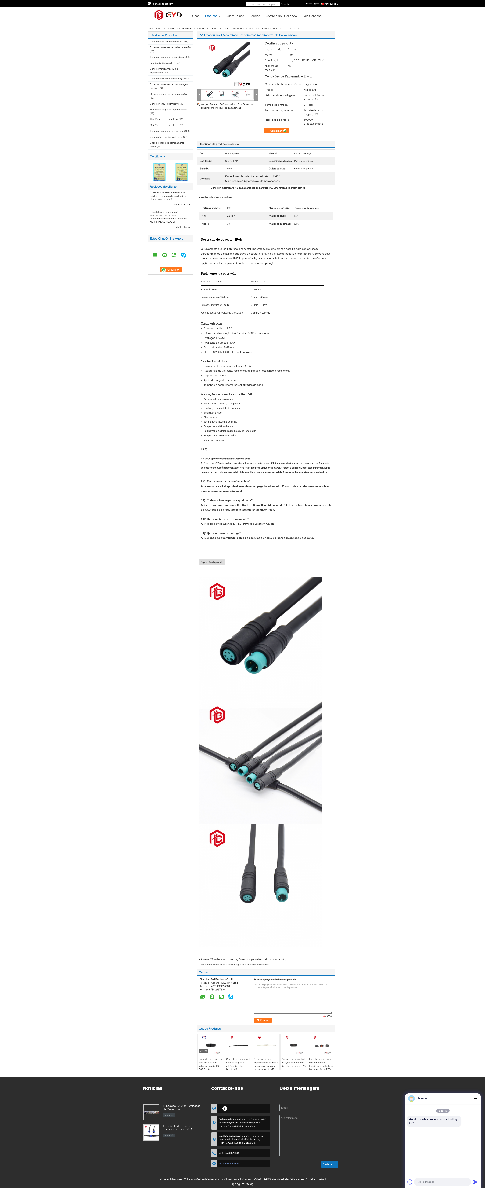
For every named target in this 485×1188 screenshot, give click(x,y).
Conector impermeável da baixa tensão (188, 28)
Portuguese (330, 3)
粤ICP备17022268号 (242, 1184)
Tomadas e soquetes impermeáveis (168, 109)
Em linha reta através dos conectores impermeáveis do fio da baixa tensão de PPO (321, 1064)
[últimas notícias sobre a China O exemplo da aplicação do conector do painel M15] (151, 1132)
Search (285, 4)
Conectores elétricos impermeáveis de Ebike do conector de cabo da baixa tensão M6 (266, 1064)
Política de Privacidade (170, 1178)
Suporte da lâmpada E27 (162, 62)
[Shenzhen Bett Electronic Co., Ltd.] (169, 14)
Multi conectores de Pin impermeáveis (169, 94)
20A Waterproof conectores (164, 125)
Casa (195, 15)
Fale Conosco (312, 15)
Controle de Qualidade (281, 15)
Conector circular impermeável (166, 41)
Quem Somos (235, 15)
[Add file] (410, 1182)
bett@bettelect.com (163, 3)
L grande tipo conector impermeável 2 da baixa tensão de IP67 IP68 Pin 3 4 (210, 1064)
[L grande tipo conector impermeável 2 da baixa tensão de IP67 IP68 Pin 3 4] (211, 1044)
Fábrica (255, 15)
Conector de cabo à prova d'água (167, 78)
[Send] (475, 1182)
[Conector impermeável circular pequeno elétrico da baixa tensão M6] (238, 1044)
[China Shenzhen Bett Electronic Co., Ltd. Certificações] (159, 171)
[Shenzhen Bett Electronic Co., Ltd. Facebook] (224, 1108)
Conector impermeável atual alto (167, 131)
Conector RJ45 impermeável (164, 103)
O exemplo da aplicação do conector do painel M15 (180, 1127)
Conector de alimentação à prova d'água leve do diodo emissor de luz (235, 964)
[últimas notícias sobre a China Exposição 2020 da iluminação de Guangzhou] (151, 1112)
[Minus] (475, 1098)
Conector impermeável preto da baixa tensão (262, 959)
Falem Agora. (313, 3)
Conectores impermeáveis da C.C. (167, 136)
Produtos (211, 15)
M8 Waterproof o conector (223, 959)
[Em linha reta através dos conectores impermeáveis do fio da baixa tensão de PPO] (321, 1044)
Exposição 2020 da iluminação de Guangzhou (181, 1107)
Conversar (276, 130)
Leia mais (169, 1115)
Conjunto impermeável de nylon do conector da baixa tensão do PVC (294, 1062)
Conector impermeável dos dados (167, 57)
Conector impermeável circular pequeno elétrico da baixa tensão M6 (238, 1064)
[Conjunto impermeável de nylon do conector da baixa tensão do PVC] (294, 1044)
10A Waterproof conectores (164, 119)
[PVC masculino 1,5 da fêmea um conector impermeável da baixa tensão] (227, 64)
